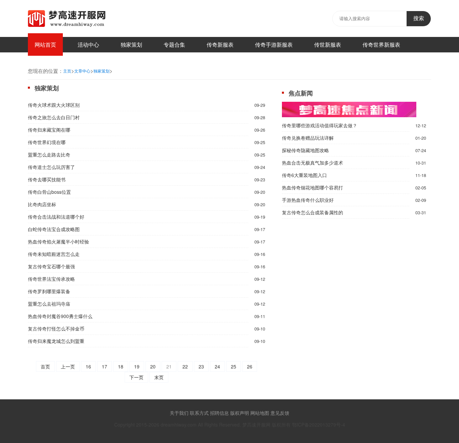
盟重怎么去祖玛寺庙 (49, 303)
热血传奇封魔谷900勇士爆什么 (60, 316)
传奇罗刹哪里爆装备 (49, 291)
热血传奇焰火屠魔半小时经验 (58, 241)
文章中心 (82, 71)
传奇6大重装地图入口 (304, 175)
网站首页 (45, 44)
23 (201, 366)
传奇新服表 (220, 44)
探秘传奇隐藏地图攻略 (305, 150)
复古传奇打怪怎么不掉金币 (56, 328)
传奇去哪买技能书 (47, 179)
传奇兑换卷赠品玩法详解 (308, 137)
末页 (159, 377)
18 (120, 366)
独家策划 (131, 44)
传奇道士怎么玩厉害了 (51, 167)
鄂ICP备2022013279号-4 (318, 424)
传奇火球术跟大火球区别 (54, 104)
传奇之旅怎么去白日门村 (54, 117)
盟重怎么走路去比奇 (49, 154)
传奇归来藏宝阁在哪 (49, 129)
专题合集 (174, 44)
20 (153, 366)
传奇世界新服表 (381, 44)
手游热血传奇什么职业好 (308, 199)
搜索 (418, 18)
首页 (45, 366)
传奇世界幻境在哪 (47, 142)
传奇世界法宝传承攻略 (51, 278)
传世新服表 (327, 44)
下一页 (136, 377)
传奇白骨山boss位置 (49, 191)
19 (136, 366)
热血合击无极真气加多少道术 (312, 162)
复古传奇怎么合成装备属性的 (312, 212)
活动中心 (88, 44)
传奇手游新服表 (274, 44)
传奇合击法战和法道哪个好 (56, 216)
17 (104, 366)
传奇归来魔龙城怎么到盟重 (56, 341)
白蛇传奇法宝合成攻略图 (54, 229)
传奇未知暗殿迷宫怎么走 (54, 254)
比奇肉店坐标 (42, 204)
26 (249, 366)
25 (233, 366)
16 (88, 366)
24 (217, 366)
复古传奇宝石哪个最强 (51, 266)
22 (185, 366)
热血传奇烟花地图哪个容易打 (312, 187)
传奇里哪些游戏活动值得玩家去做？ (319, 125)
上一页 (68, 366)
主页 (67, 71)
